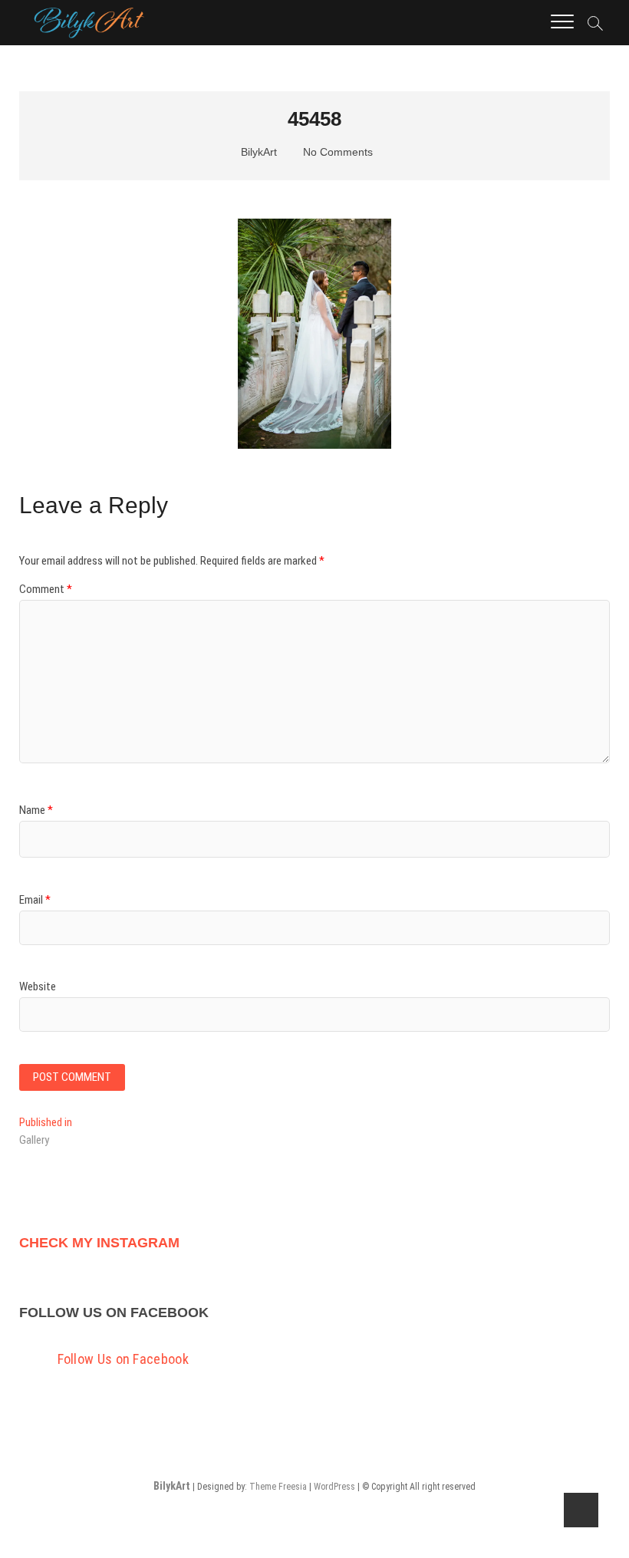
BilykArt (257, 152)
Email (35, 900)
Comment (45, 589)
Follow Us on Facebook (114, 1312)
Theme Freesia (278, 1486)
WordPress (334, 1486)
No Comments (336, 152)
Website (37, 986)
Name (36, 810)
